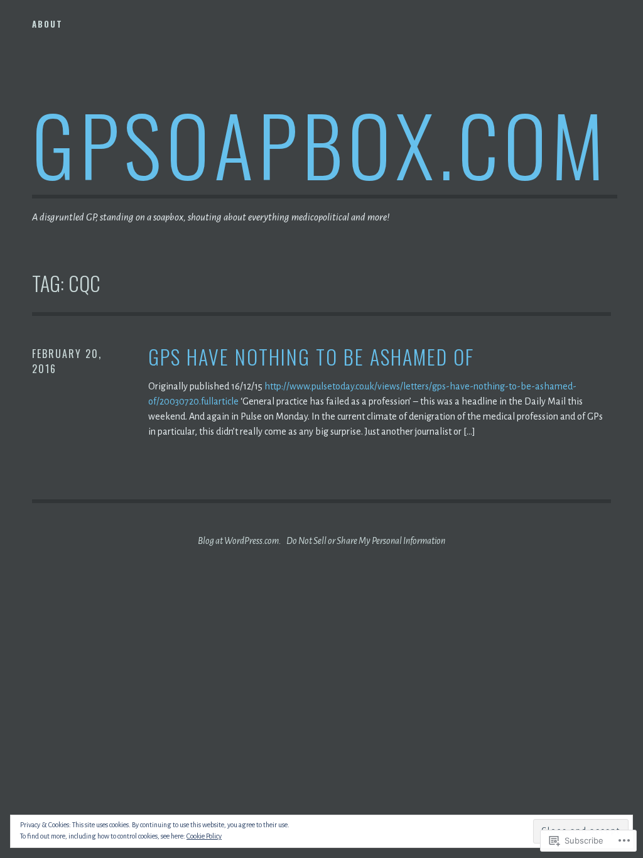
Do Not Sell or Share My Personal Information (365, 541)
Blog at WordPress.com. (239, 541)
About (47, 24)
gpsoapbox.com (320, 143)
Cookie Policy (204, 836)
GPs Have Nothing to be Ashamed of (311, 357)
